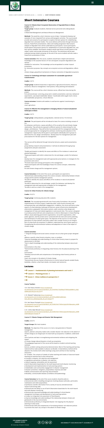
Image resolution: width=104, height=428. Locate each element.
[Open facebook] (39, 422)
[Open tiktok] (50, 422)
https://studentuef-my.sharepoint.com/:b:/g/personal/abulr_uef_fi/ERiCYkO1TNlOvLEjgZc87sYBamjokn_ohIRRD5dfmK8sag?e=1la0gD (51, 304)
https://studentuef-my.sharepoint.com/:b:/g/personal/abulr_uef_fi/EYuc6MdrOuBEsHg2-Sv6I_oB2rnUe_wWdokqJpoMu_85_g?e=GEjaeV (45, 297)
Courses (39, 15)
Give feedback (65, 422)
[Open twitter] (43, 422)
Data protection (76, 422)
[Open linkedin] (46, 422)
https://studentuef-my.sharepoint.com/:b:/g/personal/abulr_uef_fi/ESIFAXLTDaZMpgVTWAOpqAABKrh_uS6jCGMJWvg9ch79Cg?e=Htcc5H (51, 289)
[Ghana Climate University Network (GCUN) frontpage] (15, 5)
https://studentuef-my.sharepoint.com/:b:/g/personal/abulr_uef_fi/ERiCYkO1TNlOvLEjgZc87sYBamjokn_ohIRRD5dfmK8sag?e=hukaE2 (51, 311)
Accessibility (88, 422)
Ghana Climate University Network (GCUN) (21, 15)
